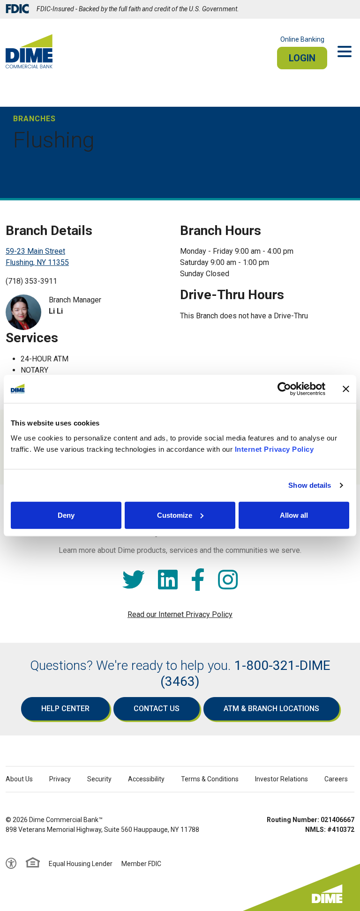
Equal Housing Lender (80, 863)
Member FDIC (141, 863)
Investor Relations (281, 779)
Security (99, 779)
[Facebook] (198, 580)
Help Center (65, 708)
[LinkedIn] (168, 580)
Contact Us (157, 708)
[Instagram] (228, 580)
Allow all (294, 515)
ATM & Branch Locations (271, 708)
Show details (309, 485)
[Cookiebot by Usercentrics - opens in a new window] (284, 389)
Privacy (60, 779)
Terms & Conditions (210, 779)
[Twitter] (133, 580)
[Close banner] (346, 389)
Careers (336, 779)
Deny (66, 515)
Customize (174, 515)
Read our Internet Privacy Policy (180, 614)
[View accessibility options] (11, 863)
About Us (19, 779)
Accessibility (146, 779)
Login (302, 58)
